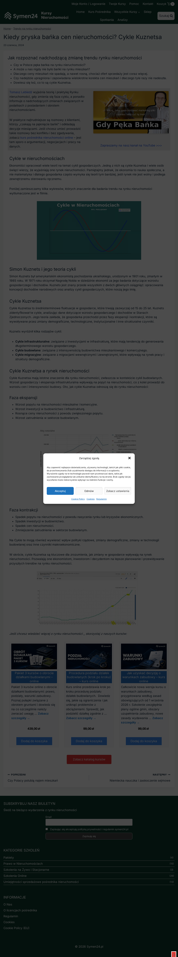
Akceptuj (60, 490)
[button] (129, 458)
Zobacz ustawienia (117, 490)
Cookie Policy (78, 499)
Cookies (91, 499)
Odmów (89, 490)
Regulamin (101, 499)
